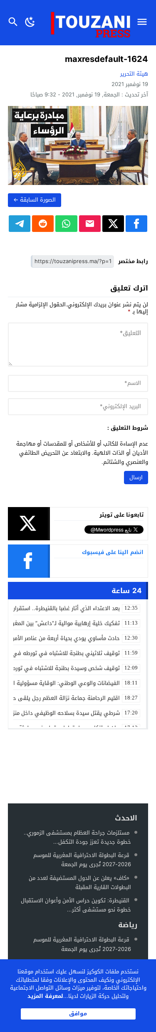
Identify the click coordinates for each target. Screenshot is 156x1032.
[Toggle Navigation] (144, 23)
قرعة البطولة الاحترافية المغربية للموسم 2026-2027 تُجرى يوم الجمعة (82, 859)
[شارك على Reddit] (43, 224)
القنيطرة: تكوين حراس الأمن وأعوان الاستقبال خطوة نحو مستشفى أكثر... (76, 905)
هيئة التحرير (134, 74)
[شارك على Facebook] (136, 224)
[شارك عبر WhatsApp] (66, 224)
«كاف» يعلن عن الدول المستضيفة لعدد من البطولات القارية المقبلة (80, 882)
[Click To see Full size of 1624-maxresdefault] (78, 145)
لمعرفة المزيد (45, 996)
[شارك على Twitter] (113, 224)
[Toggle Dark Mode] (30, 23)
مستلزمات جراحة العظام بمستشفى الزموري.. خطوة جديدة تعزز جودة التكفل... (77, 837)
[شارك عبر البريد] (90, 224)
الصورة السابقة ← (34, 200)
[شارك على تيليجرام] (19, 224)
